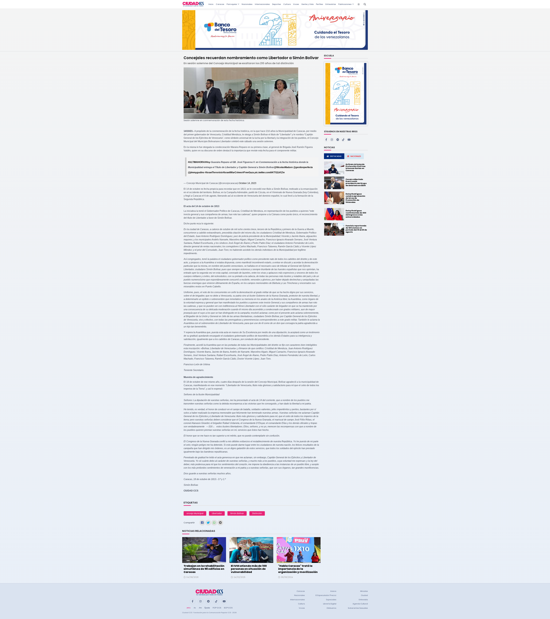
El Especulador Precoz (326, 595)
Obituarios (331, 608)
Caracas (220, 4)
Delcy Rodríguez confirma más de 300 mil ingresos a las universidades (356, 213)
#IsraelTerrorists (214, 172)
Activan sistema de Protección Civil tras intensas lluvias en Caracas (356, 167)
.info (188, 607)
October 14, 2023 (247, 183)
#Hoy (207, 162)
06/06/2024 (287, 577)
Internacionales (262, 4)
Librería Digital (329, 603)
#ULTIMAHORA (196, 162)
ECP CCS (228, 607)
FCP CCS (217, 607)
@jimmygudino (196, 172)
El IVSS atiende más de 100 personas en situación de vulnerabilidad (249, 569)
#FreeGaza (248, 172)
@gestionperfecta (303, 167)
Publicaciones (344, 4)
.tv (194, 607)
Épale (207, 607)
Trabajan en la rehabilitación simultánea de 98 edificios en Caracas (204, 569)
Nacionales (247, 4)
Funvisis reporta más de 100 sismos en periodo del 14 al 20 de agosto (356, 228)
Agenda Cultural (360, 603)
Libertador (217, 513)
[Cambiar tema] (359, 4)
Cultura (287, 4)
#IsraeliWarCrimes (232, 172)
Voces (296, 4)
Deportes (276, 4)
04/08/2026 (192, 577)
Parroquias (232, 4)
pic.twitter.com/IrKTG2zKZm (270, 172)
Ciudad (364, 595)
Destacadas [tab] (335, 156)
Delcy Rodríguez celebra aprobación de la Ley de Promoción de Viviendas (355, 198)
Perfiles (319, 4)
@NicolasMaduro (283, 167)
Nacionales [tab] (355, 156)
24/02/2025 (239, 577)
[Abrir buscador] (365, 4)
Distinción (257, 513)
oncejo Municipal (194, 513)
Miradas (364, 591)
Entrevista (363, 599)
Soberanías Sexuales (358, 608)
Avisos (333, 591)
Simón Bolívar (237, 513)
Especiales (331, 599)
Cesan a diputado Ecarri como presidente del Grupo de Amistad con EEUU (356, 182)
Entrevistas (330, 4)
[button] (346, 93)
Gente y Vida (307, 4)
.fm (200, 607)
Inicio (210, 4)
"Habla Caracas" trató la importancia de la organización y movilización (298, 569)
